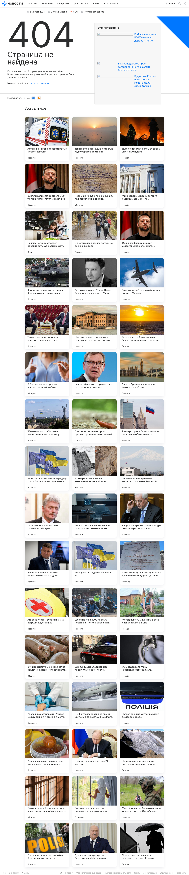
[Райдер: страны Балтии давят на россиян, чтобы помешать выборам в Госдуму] (142, 421)
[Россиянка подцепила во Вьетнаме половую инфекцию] (94, 798)
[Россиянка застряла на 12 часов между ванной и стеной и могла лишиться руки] (47, 704)
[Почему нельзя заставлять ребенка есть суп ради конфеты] (47, 233)
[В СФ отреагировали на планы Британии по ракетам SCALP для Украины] (94, 704)
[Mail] (4, 3)
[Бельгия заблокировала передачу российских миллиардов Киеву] (47, 468)
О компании (14, 873)
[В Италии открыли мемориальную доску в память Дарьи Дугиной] (142, 563)
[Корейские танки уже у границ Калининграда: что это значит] (47, 280)
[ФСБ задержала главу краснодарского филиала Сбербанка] (142, 657)
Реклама (25, 873)
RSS (60, 873)
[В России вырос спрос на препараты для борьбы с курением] (47, 374)
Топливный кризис (94, 12)
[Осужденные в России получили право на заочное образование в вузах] (47, 798)
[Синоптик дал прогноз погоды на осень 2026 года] (94, 233)
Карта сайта (181, 873)
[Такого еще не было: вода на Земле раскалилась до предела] (142, 327)
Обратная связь (166, 873)
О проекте (69, 873)
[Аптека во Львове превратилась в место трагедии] (47, 139)
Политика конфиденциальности (117, 873)
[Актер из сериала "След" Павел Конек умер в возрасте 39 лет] (94, 280)
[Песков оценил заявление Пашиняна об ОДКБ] (47, 516)
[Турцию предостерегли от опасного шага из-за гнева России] (47, 327)
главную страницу (39, 83)
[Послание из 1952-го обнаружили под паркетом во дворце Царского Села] (94, 186)
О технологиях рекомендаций (88, 873)
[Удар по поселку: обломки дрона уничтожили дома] (142, 139)
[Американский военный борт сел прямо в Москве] (142, 280)
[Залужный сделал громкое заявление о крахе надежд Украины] (47, 563)
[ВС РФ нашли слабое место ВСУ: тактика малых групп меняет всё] (47, 186)
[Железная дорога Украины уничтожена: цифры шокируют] (47, 421)
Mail (4, 873)
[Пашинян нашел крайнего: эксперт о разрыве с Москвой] (142, 468)
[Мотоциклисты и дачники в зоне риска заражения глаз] (142, 610)
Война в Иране (59, 12)
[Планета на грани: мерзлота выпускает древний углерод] (142, 751)
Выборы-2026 (37, 12)
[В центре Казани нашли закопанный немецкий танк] (94, 468)
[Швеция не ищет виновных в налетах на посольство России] (94, 327)
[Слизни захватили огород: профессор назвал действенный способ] (94, 421)
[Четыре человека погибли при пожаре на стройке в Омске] (94, 516)
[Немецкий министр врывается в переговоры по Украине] (94, 374)
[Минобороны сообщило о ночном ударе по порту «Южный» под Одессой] (142, 798)
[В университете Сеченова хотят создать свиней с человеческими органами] (47, 657)
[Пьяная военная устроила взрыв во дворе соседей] (142, 704)
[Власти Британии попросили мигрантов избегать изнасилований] (142, 374)
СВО (75, 12)
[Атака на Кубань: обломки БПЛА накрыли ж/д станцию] (47, 610)
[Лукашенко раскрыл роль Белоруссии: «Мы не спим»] (94, 845)
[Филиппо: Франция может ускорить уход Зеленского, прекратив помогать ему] (142, 233)
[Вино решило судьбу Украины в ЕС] (94, 563)
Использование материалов (145, 873)
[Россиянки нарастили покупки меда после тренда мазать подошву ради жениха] (47, 751)
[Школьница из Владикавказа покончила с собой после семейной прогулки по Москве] (94, 657)
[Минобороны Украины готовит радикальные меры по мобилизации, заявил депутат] (142, 186)
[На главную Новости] (14, 3)
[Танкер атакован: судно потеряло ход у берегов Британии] (94, 139)
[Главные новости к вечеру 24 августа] (94, 751)
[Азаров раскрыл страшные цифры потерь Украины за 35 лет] (142, 516)
